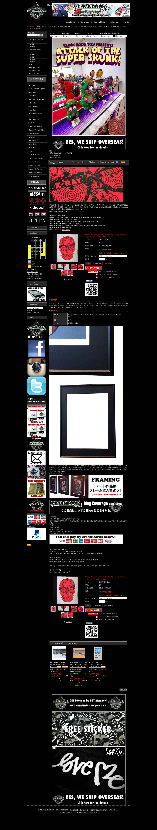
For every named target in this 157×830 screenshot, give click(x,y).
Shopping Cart (71, 22)
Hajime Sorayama (64, 27)
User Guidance (99, 22)
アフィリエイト (114, 810)
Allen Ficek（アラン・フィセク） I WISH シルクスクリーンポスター (98, 665)
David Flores (33, 92)
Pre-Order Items (35, 70)
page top (123, 689)
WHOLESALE (50, 810)
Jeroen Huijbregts (35, 172)
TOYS (31, 42)
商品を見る (59, 680)
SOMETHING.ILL (34, 74)
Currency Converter (71, 226)
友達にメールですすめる (106, 277)
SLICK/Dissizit (34, 119)
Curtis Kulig (41, 27)
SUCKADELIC (33, 148)
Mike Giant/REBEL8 (35, 126)
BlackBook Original (36, 39)
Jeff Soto (32, 103)
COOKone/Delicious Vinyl (35, 115)
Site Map (126, 22)
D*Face (100, 27)
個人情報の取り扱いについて (79, 810)
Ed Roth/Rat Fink (35, 155)
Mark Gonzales (34, 133)
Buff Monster (33, 140)
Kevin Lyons (52, 27)
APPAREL (32, 59)
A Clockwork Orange (78, 27)
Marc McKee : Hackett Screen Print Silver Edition (58, 665)
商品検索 (31, 33)
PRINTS (32, 44)
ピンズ (125, 27)
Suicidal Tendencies (36, 99)
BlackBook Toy (55, 5)
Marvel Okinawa (34, 165)
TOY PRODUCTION (62, 810)
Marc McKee (33, 106)
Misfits (106, 27)
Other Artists (34, 176)
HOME (50, 151)
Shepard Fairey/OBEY (36, 130)
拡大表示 (69, 280)
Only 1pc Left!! (35, 67)
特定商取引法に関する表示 (98, 810)
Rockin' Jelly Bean (36, 169)
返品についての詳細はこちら (108, 271)
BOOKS (31, 57)
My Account (85, 22)
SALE (30, 64)
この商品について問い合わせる (108, 274)
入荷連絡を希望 (108, 263)
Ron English (33, 85)
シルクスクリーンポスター (34, 28)
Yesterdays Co (116, 27)
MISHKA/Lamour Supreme (37, 89)
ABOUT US (41, 810)
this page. (66, 230)
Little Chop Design (36, 158)
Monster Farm (33, 162)
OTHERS (32, 47)
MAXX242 (31, 123)
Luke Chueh (33, 144)
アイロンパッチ (91, 27)
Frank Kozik (33, 96)
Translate (35, 313)
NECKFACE (32, 137)
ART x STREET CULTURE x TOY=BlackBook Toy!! (64, 8)
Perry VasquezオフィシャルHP (59, 572)
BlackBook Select (35, 50)
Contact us (114, 22)
